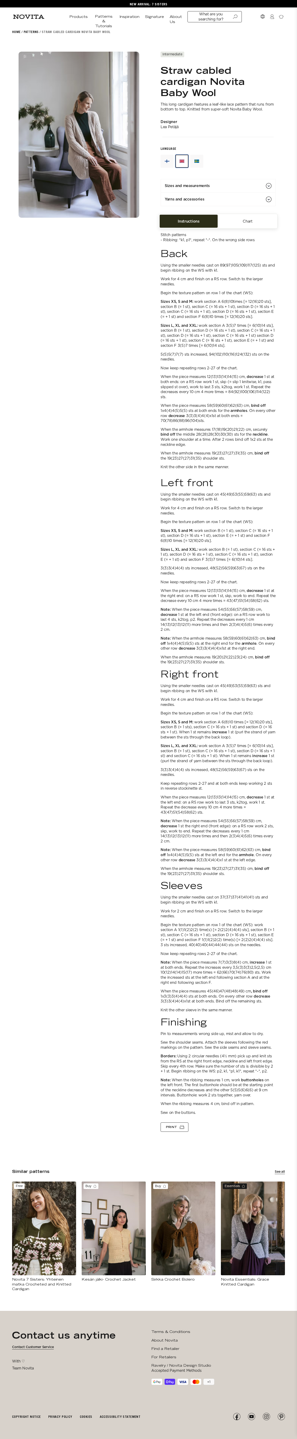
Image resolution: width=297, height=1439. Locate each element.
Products (78, 16)
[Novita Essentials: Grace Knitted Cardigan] (253, 1234)
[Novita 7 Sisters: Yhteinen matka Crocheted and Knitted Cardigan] (44, 1236)
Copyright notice (26, 1417)
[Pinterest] (281, 1416)
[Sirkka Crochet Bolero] (183, 1232)
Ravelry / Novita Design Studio (181, 1365)
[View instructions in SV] (196, 161)
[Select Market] (262, 16)
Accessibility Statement (120, 1417)
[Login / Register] (272, 16)
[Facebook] (236, 1416)
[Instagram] (266, 1416)
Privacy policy (60, 1417)
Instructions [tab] (188, 221)
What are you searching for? (210, 16)
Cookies (86, 1417)
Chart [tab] (247, 221)
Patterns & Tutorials (104, 21)
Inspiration (129, 16)
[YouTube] (251, 1416)
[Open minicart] (281, 16)
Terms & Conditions (170, 1331)
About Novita (164, 1340)
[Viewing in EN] (181, 161)
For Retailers (163, 1357)
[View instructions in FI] (167, 161)
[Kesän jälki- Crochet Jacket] (114, 1232)
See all (280, 1171)
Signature (154, 16)
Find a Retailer (165, 1348)
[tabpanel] (218, 679)
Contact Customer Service (33, 1347)
